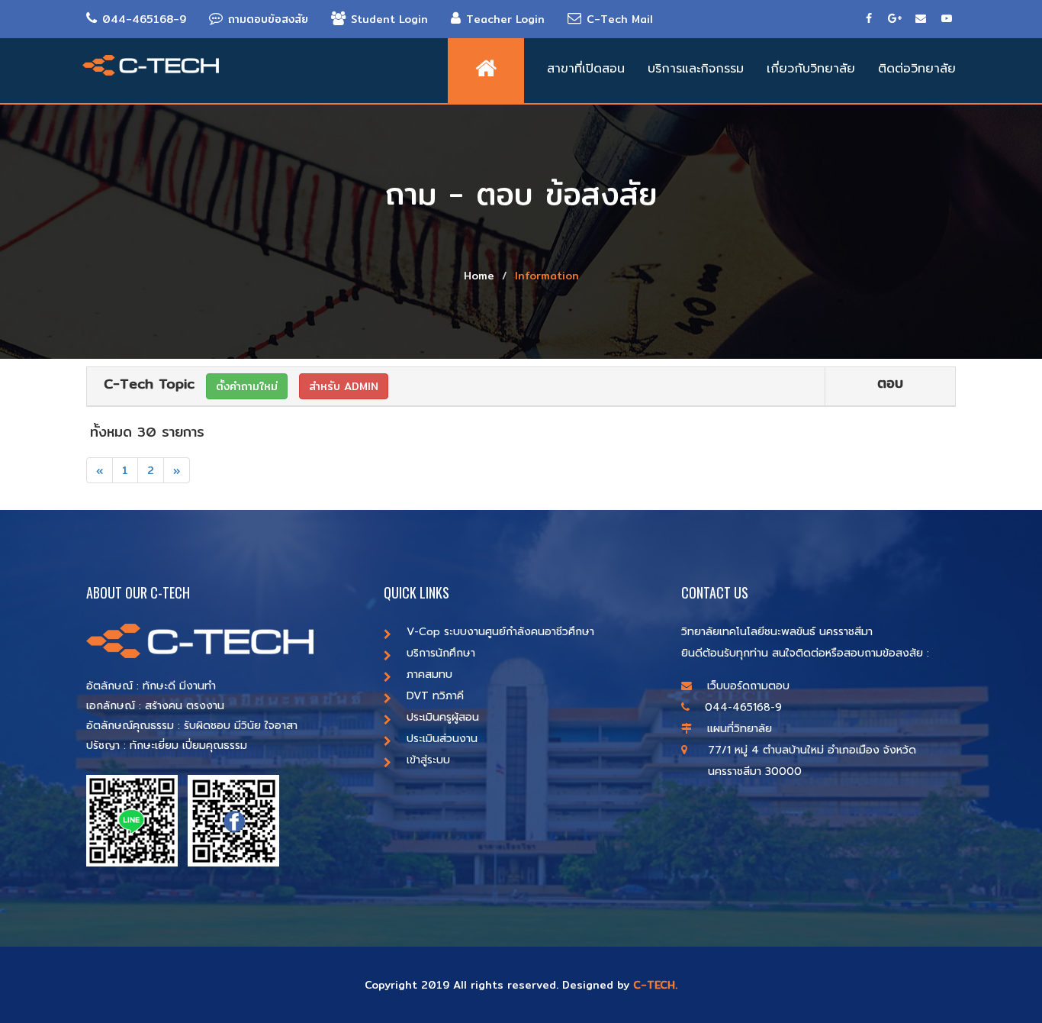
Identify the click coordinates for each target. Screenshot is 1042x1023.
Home (479, 275)
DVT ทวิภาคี (435, 696)
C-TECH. (655, 984)
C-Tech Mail (620, 19)
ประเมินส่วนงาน (442, 739)
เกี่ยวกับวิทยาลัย (811, 69)
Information (547, 275)
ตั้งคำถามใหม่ (247, 386)
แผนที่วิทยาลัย (739, 729)
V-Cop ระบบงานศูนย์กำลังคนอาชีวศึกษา (500, 632)
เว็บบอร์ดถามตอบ (748, 686)
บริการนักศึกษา (441, 653)
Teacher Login (505, 19)
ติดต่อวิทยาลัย (917, 69)
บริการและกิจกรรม (696, 69)
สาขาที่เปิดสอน (586, 69)
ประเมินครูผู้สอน (443, 717)
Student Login (389, 19)
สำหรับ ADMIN (343, 386)
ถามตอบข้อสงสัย (268, 19)
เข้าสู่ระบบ (428, 760)
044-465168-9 (144, 19)
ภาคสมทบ (429, 674)
